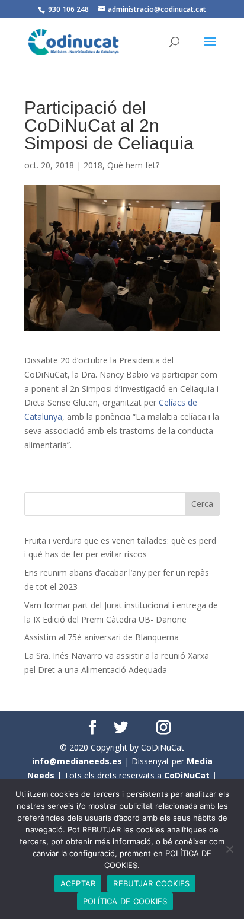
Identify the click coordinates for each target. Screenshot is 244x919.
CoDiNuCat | (190, 775)
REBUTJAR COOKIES (151, 883)
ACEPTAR (78, 883)
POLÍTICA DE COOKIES (125, 901)
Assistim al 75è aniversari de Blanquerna (101, 637)
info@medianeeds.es (77, 761)
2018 (93, 165)
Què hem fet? (133, 165)
